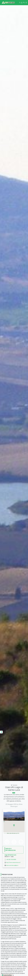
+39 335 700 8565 (11, 859)
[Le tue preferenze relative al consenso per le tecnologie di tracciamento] (1, 732)
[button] (14, 825)
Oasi (14, 792)
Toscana (14, 785)
